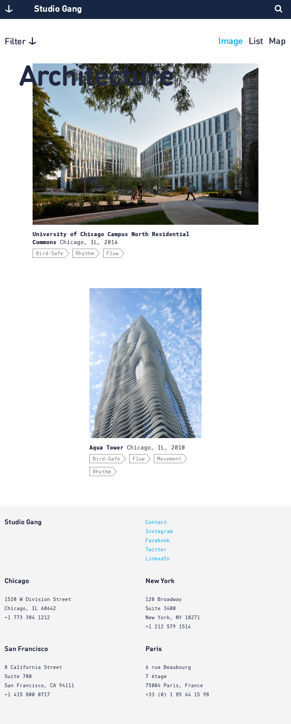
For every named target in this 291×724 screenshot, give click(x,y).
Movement (169, 459)
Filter (15, 42)
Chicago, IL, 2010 (137, 448)
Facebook (158, 540)
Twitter (156, 549)
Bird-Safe (49, 253)
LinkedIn (158, 559)
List (256, 41)
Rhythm (85, 253)
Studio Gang (58, 9)
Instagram (159, 531)
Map (277, 41)
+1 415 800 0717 (27, 694)
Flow (112, 253)
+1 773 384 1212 (27, 617)
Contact (156, 522)
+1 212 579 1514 (168, 626)
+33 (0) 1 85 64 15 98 (177, 694)
